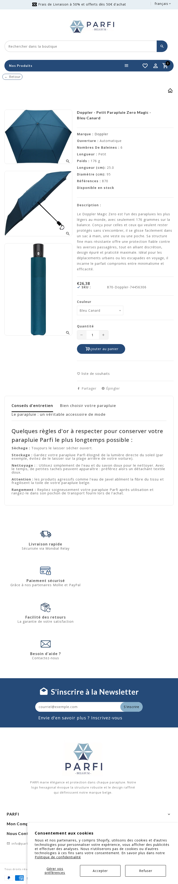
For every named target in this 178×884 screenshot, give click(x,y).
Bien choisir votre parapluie (88, 405)
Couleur (84, 301)
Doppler (101, 134)
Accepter (100, 871)
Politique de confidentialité (58, 857)
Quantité (85, 326)
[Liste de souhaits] (145, 65)
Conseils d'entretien (32, 405)
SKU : (86, 287)
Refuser (145, 871)
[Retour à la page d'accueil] (170, 91)
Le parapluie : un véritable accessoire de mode (59, 414)
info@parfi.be (23, 843)
